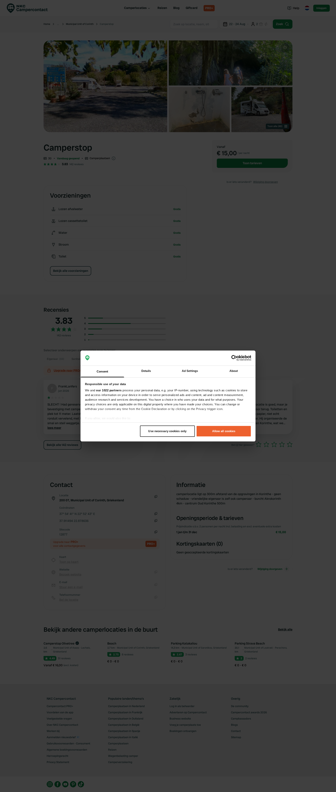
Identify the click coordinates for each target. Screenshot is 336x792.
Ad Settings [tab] (190, 370)
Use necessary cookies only (167, 431)
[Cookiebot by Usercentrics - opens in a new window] (234, 358)
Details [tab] (146, 370)
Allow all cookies (223, 431)
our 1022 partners (109, 390)
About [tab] (233, 370)
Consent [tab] (102, 371)
